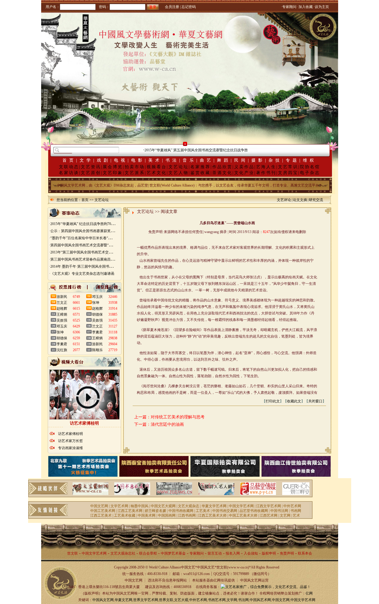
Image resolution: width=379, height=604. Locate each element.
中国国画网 (167, 515)
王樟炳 (62, 314)
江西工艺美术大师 (212, 515)
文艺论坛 (178, 167)
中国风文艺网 (103, 600)
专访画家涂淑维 (70, 448)
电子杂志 (310, 173)
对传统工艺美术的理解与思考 (178, 417)
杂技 (275, 160)
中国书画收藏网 (180, 511)
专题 (292, 160)
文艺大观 (181, 600)
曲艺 (206, 160)
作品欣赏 (222, 167)
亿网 (309, 593)
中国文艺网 (99, 506)
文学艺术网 (119, 506)
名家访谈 (69, 173)
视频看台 (157, 167)
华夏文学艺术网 (214, 506)
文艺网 (285, 515)
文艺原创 (91, 173)
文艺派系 (135, 173)
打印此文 (273, 401)
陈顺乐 (97, 350)
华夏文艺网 (123, 600)
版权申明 (269, 553)
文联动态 (69, 167)
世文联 (72, 553)
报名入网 (233, 553)
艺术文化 (157, 173)
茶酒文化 (222, 173)
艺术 (296, 515)
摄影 (258, 160)
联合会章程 (148, 553)
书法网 (243, 600)
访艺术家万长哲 (70, 441)
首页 (69, 160)
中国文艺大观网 (163, 506)
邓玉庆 (62, 326)
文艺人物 (178, 173)
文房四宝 (288, 173)
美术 (155, 160)
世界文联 (166, 600)
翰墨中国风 (139, 506)
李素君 (62, 344)
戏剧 (103, 160)
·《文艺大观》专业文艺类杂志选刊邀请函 (81, 274)
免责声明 (287, 553)
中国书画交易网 (224, 511)
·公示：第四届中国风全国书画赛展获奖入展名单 (87, 231)
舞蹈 (224, 160)
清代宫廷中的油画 (167, 424)
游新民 (62, 297)
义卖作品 (244, 167)
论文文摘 (300, 200)
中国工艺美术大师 (243, 515)
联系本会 (305, 553)
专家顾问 (197, 553)
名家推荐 (200, 167)
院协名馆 (310, 167)
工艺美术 (203, 511)
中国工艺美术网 (102, 511)
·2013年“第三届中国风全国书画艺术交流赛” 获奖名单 (90, 252)
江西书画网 (187, 515)
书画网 (295, 511)
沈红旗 (62, 350)
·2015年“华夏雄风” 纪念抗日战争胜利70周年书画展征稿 (92, 224)
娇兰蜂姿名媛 (155, 511)
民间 (241, 160)
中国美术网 (146, 515)
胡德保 (62, 338)
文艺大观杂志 (188, 506)
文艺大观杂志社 (122, 553)
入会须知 (251, 553)
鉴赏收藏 (200, 173)
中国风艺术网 (260, 600)
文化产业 (244, 173)
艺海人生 (266, 167)
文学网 (232, 600)
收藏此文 (294, 401)
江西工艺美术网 (130, 511)
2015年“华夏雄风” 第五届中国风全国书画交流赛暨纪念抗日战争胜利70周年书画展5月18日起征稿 (209, 150)
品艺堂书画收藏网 (254, 511)
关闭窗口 (315, 401)
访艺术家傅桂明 (70, 434)
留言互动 (215, 553)
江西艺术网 (268, 515)
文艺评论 (284, 200)
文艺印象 (113, 173)
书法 (172, 160)
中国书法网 (279, 511)
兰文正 (62, 303)
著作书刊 (266, 173)
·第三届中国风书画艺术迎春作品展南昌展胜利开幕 (89, 259)
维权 (310, 160)
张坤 (60, 332)
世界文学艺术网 (145, 600)
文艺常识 (288, 167)
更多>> (113, 213)
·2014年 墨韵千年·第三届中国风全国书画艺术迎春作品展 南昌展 (99, 266)
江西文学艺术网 (268, 506)
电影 (138, 160)
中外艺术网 (292, 506)
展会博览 (113, 167)
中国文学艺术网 (241, 506)
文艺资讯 (91, 167)
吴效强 (62, 320)
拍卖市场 (135, 167)
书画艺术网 (217, 600)
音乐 (189, 160)
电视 (121, 160)
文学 (86, 160)
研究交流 (316, 200)
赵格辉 (62, 308)
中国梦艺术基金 (173, 553)
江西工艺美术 (101, 515)
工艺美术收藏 (124, 515)
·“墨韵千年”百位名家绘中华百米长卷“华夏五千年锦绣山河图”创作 (100, 238)
